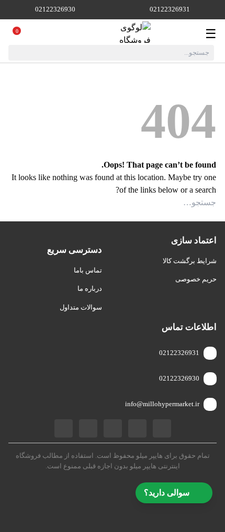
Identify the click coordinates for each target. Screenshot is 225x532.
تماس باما (88, 270)
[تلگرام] (137, 428)
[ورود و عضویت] (28, 34)
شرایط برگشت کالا (190, 261)
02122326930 (55, 9)
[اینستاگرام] (113, 428)
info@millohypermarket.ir (162, 404)
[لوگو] (119, 33)
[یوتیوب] (88, 428)
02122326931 (170, 9)
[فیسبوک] (162, 428)
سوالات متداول (81, 307)
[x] (63, 428)
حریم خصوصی (196, 279)
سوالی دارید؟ (166, 492)
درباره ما (89, 288)
